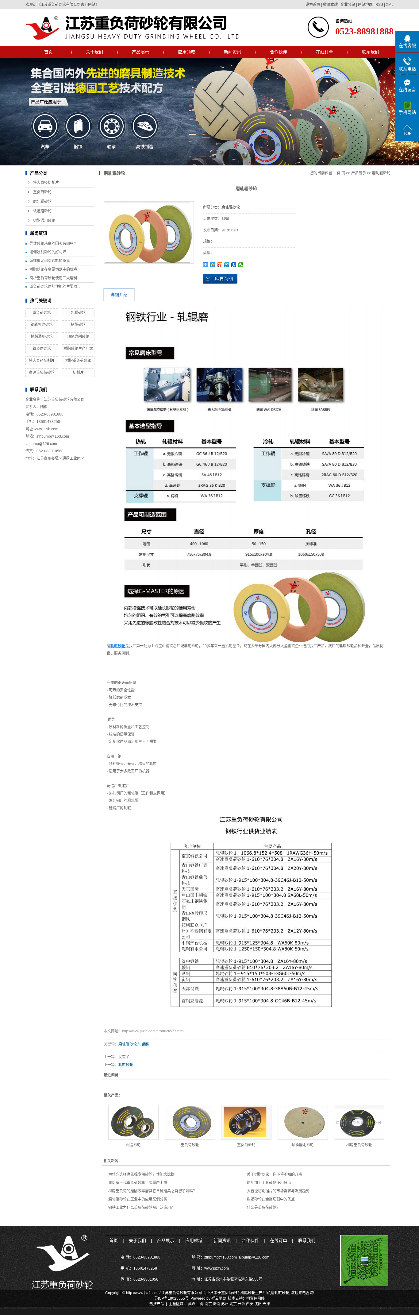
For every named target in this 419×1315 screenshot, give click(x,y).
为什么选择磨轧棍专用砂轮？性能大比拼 (141, 1174)
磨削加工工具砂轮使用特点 (269, 1183)
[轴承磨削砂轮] (303, 1122)
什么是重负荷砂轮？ (263, 1207)
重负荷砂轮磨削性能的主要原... (54, 286)
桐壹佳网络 (255, 1298)
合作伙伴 (278, 51)
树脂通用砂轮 (44, 221)
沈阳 (258, 1304)
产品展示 (140, 51)
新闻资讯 (232, 51)
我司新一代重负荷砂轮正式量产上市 (137, 1183)
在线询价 (220, 279)
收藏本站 (330, 4)
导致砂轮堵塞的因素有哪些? (52, 244)
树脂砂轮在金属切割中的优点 (53, 269)
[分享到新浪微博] (219, 264)
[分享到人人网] (233, 264)
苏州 (225, 1304)
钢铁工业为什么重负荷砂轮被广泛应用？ (141, 1207)
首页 (48, 51)
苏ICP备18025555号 (171, 1298)
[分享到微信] (241, 264)
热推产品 (156, 1304)
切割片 (78, 372)
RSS (379, 4)
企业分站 (347, 4)
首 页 (341, 173)
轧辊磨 (143, 1044)
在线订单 (324, 51)
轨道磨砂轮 (42, 211)
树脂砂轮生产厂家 (78, 348)
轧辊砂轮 (78, 313)
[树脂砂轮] (133, 1122)
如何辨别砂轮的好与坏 (47, 252)
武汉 (191, 1304)
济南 (216, 1304)
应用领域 (186, 51)
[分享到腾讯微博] (226, 264)
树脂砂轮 (78, 325)
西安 (249, 1304)
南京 (208, 1304)
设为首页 (313, 4)
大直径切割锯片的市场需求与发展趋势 (278, 1191)
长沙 (241, 1304)
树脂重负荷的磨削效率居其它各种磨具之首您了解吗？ (152, 1191)
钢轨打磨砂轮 (42, 325)
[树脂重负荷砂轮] (359, 1122)
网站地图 (365, 4)
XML (390, 4)
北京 (233, 1304)
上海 (200, 1304)
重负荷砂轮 (42, 192)
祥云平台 (218, 1298)
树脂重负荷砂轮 (78, 360)
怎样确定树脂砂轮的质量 (49, 261)
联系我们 (370, 51)
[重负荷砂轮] (190, 1122)
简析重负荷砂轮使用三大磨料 (53, 278)
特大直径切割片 (46, 182)
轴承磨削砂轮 (78, 337)
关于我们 (94, 51)
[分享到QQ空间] (212, 264)
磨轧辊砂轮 (42, 201)
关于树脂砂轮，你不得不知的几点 (274, 1174)
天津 (266, 1304)
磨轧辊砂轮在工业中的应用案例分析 (137, 1199)
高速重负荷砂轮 (42, 372)
